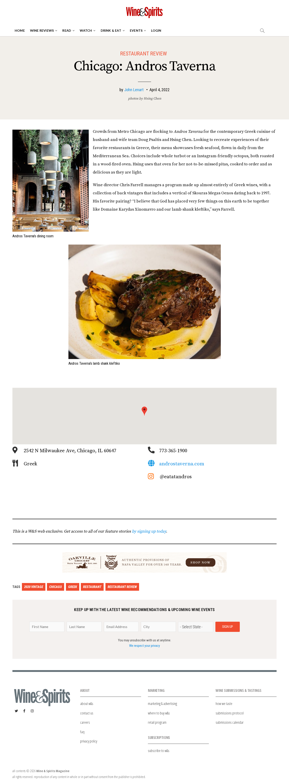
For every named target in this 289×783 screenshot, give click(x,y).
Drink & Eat (111, 30)
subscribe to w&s (158, 750)
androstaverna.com (181, 464)
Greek (72, 587)
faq (82, 731)
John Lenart (134, 89)
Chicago (55, 587)
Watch (86, 30)
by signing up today (149, 531)
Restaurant (92, 587)
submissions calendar (230, 722)
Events (136, 30)
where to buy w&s (159, 713)
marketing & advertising (162, 703)
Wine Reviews (42, 30)
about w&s (86, 703)
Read (66, 30)
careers (85, 722)
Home (20, 30)
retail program (157, 722)
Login (156, 30)
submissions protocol (230, 713)
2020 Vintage (33, 587)
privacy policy (88, 741)
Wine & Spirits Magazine (52, 771)
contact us (86, 713)
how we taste (224, 703)
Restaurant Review (143, 53)
